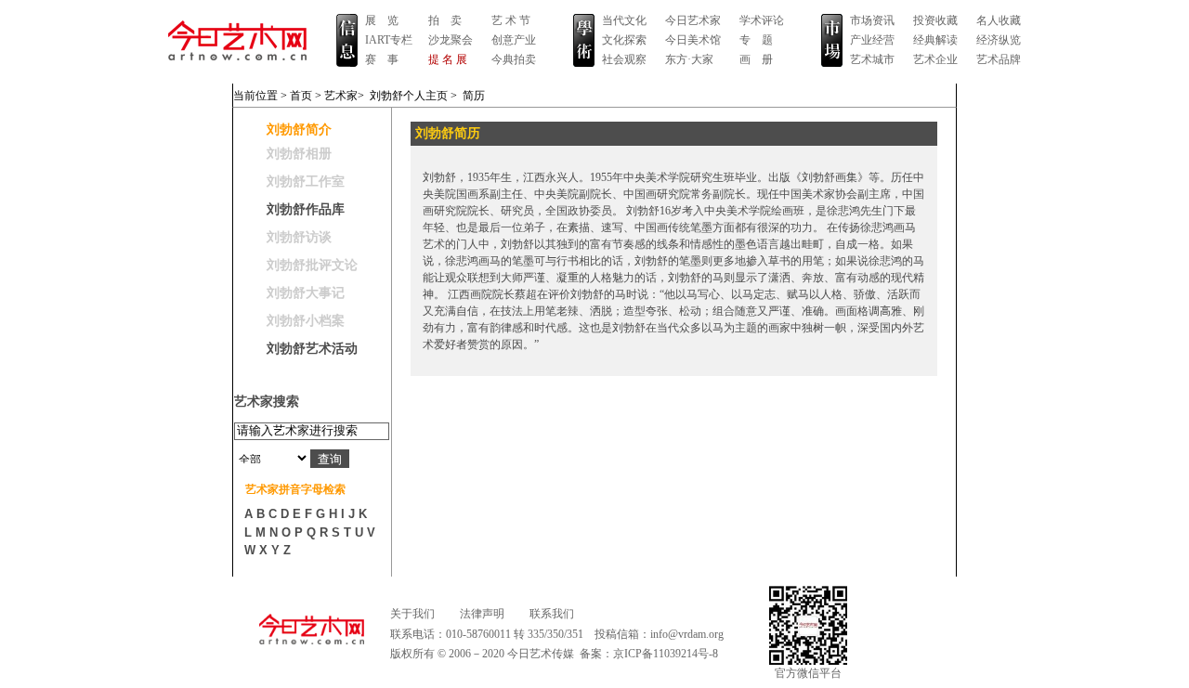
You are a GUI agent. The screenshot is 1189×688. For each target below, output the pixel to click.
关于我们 (412, 613)
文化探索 (624, 39)
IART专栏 (388, 39)
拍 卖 (445, 20)
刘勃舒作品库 (306, 209)
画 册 (756, 59)
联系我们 (551, 613)
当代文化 (624, 20)
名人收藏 (998, 20)
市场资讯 (872, 20)
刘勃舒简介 (299, 129)
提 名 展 (447, 59)
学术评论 (761, 20)
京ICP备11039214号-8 (665, 653)
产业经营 (872, 39)
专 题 (756, 39)
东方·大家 (689, 59)
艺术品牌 (998, 59)
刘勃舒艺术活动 (312, 349)
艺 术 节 (510, 20)
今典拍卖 (513, 59)
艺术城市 (872, 59)
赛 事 (382, 59)
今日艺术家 (693, 20)
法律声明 (482, 613)
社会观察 (624, 59)
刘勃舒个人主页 (409, 95)
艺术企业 (935, 59)
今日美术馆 (693, 39)
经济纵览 (998, 39)
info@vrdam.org (687, 634)
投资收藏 (935, 20)
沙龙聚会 (450, 39)
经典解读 (935, 39)
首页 (301, 95)
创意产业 (513, 39)
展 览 (382, 20)
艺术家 (341, 95)
